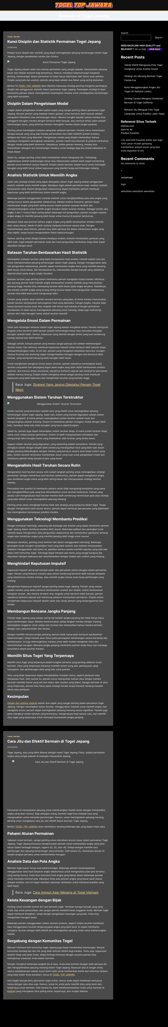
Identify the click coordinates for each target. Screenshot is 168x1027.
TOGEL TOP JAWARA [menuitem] (29, 86)
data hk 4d (126, 129)
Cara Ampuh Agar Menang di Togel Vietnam (65, 892)
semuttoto (126, 191)
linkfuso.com (127, 126)
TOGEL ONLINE (13, 37)
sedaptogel (127, 177)
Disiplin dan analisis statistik (22, 703)
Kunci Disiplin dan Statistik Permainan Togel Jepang (54, 41)
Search (124, 33)
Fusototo (140, 140)
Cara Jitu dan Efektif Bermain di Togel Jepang (48, 741)
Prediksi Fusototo (130, 133)
